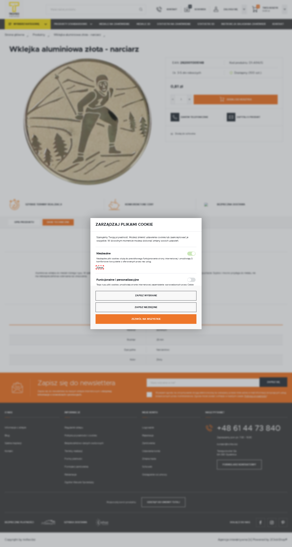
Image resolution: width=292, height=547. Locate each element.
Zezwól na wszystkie (146, 319)
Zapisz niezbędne (146, 307)
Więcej (99, 267)
